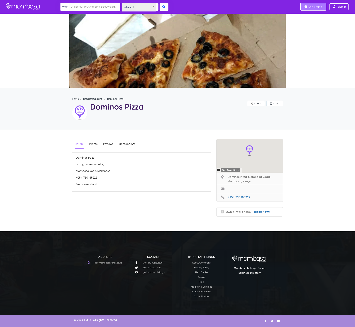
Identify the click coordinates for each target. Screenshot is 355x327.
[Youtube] (278, 321)
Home (75, 98)
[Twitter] (272, 321)
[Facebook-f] (265, 321)
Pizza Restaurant (92, 98)
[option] (177, 51)
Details (79, 144)
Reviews (108, 144)
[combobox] (139, 7)
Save (276, 103)
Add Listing (314, 7)
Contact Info (127, 144)
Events (93, 144)
